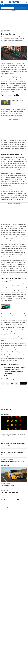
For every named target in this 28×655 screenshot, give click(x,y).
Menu (2, 2)
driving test (4, 83)
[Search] (26, 2)
